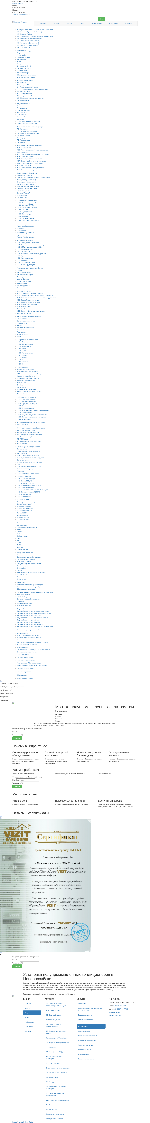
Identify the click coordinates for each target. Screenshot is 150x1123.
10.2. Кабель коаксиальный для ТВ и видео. (32, 490)
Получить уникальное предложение (26, 957)
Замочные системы (24, 605)
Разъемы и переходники (25, 327)
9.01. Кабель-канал (24, 148)
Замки (19, 61)
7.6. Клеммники (22, 129)
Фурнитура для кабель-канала (28, 455)
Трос (18, 464)
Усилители (20, 228)
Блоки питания (22, 319)
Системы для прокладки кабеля (28, 446)
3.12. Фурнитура (23, 424)
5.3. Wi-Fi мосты (22, 439)
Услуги (69, 23)
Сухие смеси (21, 579)
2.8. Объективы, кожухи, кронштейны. (30, 98)
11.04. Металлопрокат (25, 353)
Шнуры (19, 325)
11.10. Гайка (21, 348)
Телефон (15, 735)
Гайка (19, 542)
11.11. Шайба (22, 355)
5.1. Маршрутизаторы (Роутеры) (28, 432)
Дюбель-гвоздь (22, 536)
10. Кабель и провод (24, 476)
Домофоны (21, 582)
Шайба (19, 545)
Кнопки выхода (22, 70)
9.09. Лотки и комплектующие (27, 170)
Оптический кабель (24, 519)
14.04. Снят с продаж (24, 214)
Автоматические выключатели (27, 371)
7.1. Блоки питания (24, 135)
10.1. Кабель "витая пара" (26, 478)
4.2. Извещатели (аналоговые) (28, 43)
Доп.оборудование (23, 285)
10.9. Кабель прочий (24, 494)
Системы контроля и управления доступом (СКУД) (35, 592)
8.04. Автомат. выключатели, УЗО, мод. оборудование (36, 298)
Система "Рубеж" (23, 191)
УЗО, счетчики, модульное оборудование (32, 374)
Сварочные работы (24, 672)
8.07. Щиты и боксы (24, 306)
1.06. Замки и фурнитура (26, 264)
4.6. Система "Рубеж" (24, 34)
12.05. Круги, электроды (25, 408)
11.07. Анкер (21, 351)
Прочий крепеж (22, 549)
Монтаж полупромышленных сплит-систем (32, 642)
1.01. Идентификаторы (25, 258)
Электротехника (22, 367)
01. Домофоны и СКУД (25, 240)
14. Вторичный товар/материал (28, 200)
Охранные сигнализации (26, 661)
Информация (97, 23)
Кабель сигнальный (24, 506)
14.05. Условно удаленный (26, 203)
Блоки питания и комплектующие (29, 316)
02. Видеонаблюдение (25, 80)
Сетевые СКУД (22, 597)
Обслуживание (22, 675)
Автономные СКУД (23, 594)
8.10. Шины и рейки (24, 313)
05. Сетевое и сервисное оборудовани (31, 428)
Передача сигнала (23, 110)
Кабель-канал (22, 449)
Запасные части (22, 334)
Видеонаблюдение (23, 103)
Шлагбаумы (21, 277)
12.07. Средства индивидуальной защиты (32, 414)
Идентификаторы (23, 72)
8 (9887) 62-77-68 (121, 1009)
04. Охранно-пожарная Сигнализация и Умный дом (35, 29)
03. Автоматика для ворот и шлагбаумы (31, 422)
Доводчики (20, 64)
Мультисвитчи (22, 235)
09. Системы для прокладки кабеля (29, 145)
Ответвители (21, 230)
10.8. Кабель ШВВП (24, 496)
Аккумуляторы (22, 323)
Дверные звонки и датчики (26, 389)
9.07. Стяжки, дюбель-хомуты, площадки (31, 161)
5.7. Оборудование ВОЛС (26, 430)
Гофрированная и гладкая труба (28, 451)
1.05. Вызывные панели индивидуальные (32, 253)
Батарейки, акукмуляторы (26, 380)
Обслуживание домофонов (26, 589)
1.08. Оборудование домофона (28, 242)
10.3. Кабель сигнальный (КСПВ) (28, 492)
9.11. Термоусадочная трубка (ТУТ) (30, 163)
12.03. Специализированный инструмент (31, 417)
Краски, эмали (22, 574)
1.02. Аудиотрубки (23, 256)
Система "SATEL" (23, 197)
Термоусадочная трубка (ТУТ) (28, 473)
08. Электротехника (24, 291)
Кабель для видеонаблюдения (28, 502)
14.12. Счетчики (22, 209)
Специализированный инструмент (29, 557)
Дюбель (19, 534)
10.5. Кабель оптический (25, 487)
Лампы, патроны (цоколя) (26, 376)
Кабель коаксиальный (25, 510)
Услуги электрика (23, 654)
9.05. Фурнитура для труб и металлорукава (32, 150)
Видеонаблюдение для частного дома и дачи (33, 611)
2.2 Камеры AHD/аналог (25, 85)
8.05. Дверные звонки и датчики (28, 302)
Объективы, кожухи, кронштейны (28, 121)
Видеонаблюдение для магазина (29, 622)
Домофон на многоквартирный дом (29, 587)
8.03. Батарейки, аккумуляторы (28, 300)
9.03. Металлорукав (24, 165)
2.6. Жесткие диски (24, 91)
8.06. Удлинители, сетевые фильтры (30, 293)
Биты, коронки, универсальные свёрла (31, 572)
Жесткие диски (22, 112)
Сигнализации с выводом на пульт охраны (32, 665)
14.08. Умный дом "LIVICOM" (27, 207)
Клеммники (21, 330)
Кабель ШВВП (22, 513)
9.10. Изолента (22, 152)
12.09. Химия (21, 406)
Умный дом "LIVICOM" (25, 175)
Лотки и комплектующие (25, 469)
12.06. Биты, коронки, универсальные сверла (33, 410)
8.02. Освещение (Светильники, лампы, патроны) (35, 295)
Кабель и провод (23, 499)
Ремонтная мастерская (25, 678)
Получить (17, 738)
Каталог (56, 23)
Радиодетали (21, 332)
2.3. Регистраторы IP (24, 93)
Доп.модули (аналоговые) (26, 184)
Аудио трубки (21, 55)
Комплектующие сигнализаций (28, 186)
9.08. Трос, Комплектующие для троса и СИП (33, 154)
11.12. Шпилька (22, 362)
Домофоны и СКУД (23, 50)
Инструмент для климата (26, 559)
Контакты (128, 23)
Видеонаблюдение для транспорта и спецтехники (35, 626)
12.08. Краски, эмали (24, 412)
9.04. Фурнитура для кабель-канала (30, 159)
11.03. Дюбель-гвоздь (24, 346)
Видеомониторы (23, 53)
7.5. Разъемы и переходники (27, 131)
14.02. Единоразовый (24, 212)
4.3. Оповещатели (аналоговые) (28, 40)
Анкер (19, 529)
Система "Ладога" (23, 193)
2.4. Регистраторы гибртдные (27, 87)
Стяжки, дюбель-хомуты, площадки (29, 462)
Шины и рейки (22, 394)
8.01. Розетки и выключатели (27, 304)
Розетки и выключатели (25, 369)
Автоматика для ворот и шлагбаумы (30, 268)
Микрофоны (21, 114)
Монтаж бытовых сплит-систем (28, 635)
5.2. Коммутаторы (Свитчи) (26, 437)
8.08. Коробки (22, 309)
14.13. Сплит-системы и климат (28, 220)
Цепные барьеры (23, 279)
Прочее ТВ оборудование (26, 237)
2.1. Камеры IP (22, 82)
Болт (18, 538)
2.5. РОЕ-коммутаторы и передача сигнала (32, 89)
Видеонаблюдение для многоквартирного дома (34, 613)
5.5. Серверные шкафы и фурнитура (30, 434)
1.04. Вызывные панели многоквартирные (32, 245)
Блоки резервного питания (26, 321)
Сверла (19, 570)
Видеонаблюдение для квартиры (29, 615)
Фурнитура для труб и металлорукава (30, 458)
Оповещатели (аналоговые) (27, 182)
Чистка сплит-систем (24, 640)
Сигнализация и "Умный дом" (27, 173)
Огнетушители (22, 195)
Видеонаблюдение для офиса (28, 620)
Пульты (19, 270)
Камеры (20, 106)
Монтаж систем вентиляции (27, 644)
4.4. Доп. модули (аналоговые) (28, 45)
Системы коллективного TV (26, 657)
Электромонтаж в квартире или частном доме (33, 649)
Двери (19, 336)
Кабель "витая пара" (24, 504)
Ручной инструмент (24, 561)
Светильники (21, 387)
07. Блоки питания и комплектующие (30, 127)
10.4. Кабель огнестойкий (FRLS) (29, 485)
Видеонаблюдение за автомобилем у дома (32, 617)
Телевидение (21, 224)
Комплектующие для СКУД (26, 77)
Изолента (20, 471)
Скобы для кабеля (23, 460)
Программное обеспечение (27, 123)
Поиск (101, 19)
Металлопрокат (22, 525)
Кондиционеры (22, 633)
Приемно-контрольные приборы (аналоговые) (33, 177)
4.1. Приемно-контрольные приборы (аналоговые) (35, 36)
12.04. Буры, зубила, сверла (27, 403)
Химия (19, 577)
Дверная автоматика (24, 603)
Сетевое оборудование (25, 117)
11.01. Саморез (22, 342)
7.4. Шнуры (21, 142)
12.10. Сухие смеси (24, 419)
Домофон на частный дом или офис (30, 584)
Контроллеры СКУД (24, 66)
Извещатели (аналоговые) (26, 180)
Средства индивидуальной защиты (29, 563)
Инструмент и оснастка (25, 552)
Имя (13, 732)
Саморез (20, 531)
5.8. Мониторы (22, 443)
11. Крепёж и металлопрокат (27, 339)
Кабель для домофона (25, 508)
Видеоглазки (21, 59)
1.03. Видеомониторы (25, 249)
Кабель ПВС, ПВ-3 (23, 517)
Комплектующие (23, 288)
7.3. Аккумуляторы (23, 140)
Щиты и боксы (22, 383)
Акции (82, 23)
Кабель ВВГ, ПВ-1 (23, 515)
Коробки (20, 385)
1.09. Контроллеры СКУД (26, 262)
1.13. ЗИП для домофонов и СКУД (29, 247)
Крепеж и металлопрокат (26, 523)
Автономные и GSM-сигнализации (29, 663)
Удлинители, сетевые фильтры (28, 378)
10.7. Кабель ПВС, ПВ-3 (25, 483)
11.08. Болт (21, 359)
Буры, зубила (21, 568)
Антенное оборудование (25, 226)
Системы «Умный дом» (25, 668)
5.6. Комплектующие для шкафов (29, 441)
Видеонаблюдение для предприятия (30, 624)
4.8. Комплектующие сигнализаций (29, 38)
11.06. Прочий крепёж (25, 344)
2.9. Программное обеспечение (28, 96)
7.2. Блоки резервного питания (28, 133)
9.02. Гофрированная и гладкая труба (30, 167)
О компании (113, 23)
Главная (43, 23)
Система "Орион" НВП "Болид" (28, 188)
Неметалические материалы (27, 527)
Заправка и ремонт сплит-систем (29, 637)
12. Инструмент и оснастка (26, 397)
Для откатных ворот (24, 272)
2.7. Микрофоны (23, 100)
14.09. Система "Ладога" (25, 218)
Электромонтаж (22, 647)
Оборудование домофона (26, 75)
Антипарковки (22, 283)
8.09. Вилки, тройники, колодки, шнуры (31, 311)
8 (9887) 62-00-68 (119, 1006)
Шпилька (20, 547)
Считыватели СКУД (24, 68)
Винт (18, 540)
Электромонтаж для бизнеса (27, 652)
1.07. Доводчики (22, 260)
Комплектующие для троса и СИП (29, 466)
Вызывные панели (23, 57)
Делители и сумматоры (25, 232)
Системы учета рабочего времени (29, 599)
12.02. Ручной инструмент (26, 399)
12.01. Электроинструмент (26, 401)
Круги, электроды (23, 566)
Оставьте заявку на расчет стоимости (27, 728)
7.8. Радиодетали (23, 138)
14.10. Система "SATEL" (25, 205)
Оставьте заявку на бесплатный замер (27, 777)
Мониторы (20, 119)
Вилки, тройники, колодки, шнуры (29, 391)
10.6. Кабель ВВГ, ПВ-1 (25, 481)
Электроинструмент (24, 555)
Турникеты (20, 601)
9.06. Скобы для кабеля (25, 156)
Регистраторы (22, 108)
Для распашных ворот (25, 274)
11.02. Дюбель (22, 357)
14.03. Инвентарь (23, 216)
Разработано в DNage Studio (22, 1122)
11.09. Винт (21, 364)
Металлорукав (22, 453)
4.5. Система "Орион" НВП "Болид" (29, 32)
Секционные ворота (24, 281)
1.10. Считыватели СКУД (25, 251)
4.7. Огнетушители (23, 47)
